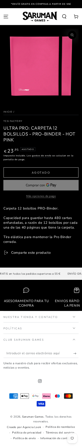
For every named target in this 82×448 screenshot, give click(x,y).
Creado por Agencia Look (24, 427)
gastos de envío (41, 155)
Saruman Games (33, 416)
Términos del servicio (60, 432)
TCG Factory (12, 121)
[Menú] (6, 16)
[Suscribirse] (76, 353)
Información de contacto (56, 438)
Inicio (8, 111)
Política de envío (24, 438)
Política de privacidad (26, 432)
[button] (64, 16)
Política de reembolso (60, 427)
